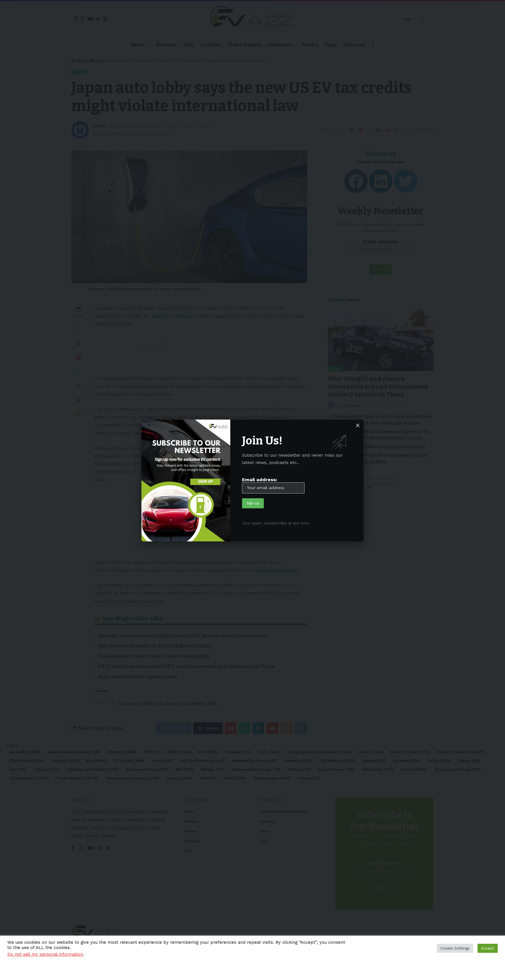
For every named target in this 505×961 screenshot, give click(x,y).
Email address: (259, 479)
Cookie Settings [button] (455, 948)
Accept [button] (487, 948)
